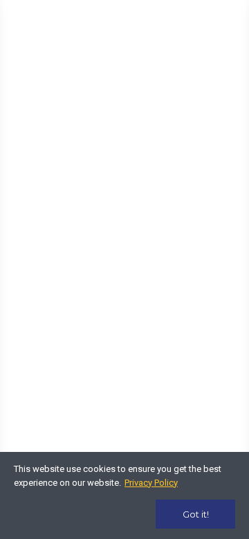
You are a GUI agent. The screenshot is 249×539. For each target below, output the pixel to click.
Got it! (196, 514)
